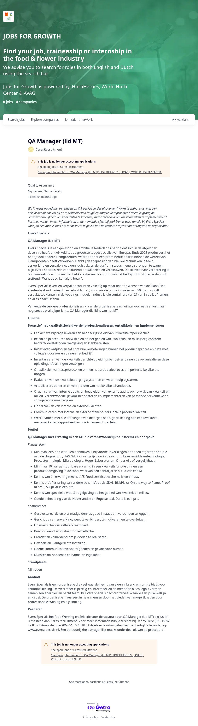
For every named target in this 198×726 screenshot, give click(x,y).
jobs (16, 119)
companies (45, 119)
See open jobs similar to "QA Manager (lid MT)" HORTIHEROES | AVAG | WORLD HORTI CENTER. (100, 172)
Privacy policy (90, 717)
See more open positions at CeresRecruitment (99, 682)
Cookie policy (108, 717)
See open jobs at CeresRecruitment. (61, 167)
